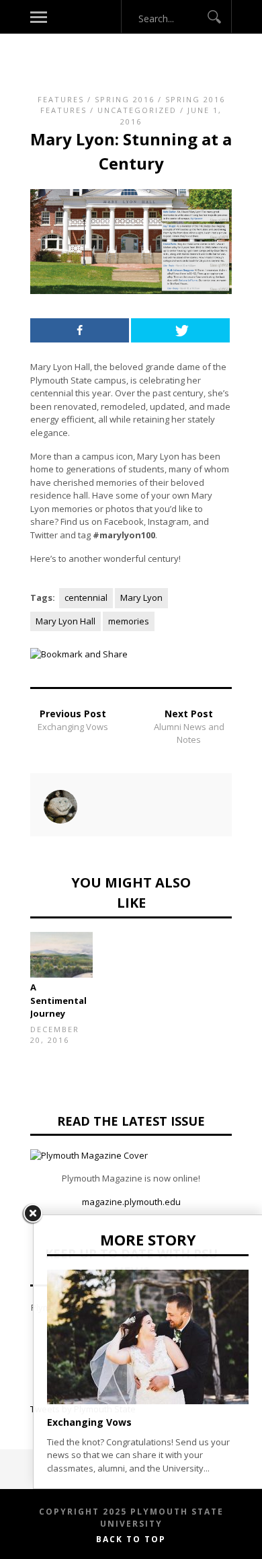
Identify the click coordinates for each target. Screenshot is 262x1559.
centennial (85, 597)
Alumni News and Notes (189, 733)
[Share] (79, 330)
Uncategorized (137, 110)
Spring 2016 (125, 99)
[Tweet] (180, 330)
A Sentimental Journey (58, 1000)
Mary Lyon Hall (65, 621)
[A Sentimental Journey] (61, 955)
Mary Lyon (141, 597)
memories (128, 621)
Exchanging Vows (73, 727)
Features (61, 99)
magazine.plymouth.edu (131, 1202)
